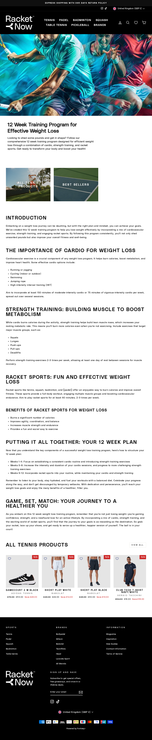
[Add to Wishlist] (9, 558)
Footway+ (81, 728)
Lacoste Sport (63, 659)
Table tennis (12, 654)
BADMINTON (82, 20)
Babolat (60, 644)
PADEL (64, 20)
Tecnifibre (60, 649)
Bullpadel (60, 634)
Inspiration (111, 639)
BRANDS (100, 25)
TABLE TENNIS (56, 25)
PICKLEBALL (80, 25)
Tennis (9, 634)
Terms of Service (114, 654)
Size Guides (112, 644)
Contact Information (116, 649)
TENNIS (49, 20)
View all (138, 545)
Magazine (111, 634)
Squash (9, 644)
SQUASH (102, 20)
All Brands (61, 664)
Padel (8, 639)
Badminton (11, 649)
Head (58, 654)
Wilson (59, 639)
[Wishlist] (136, 22)
